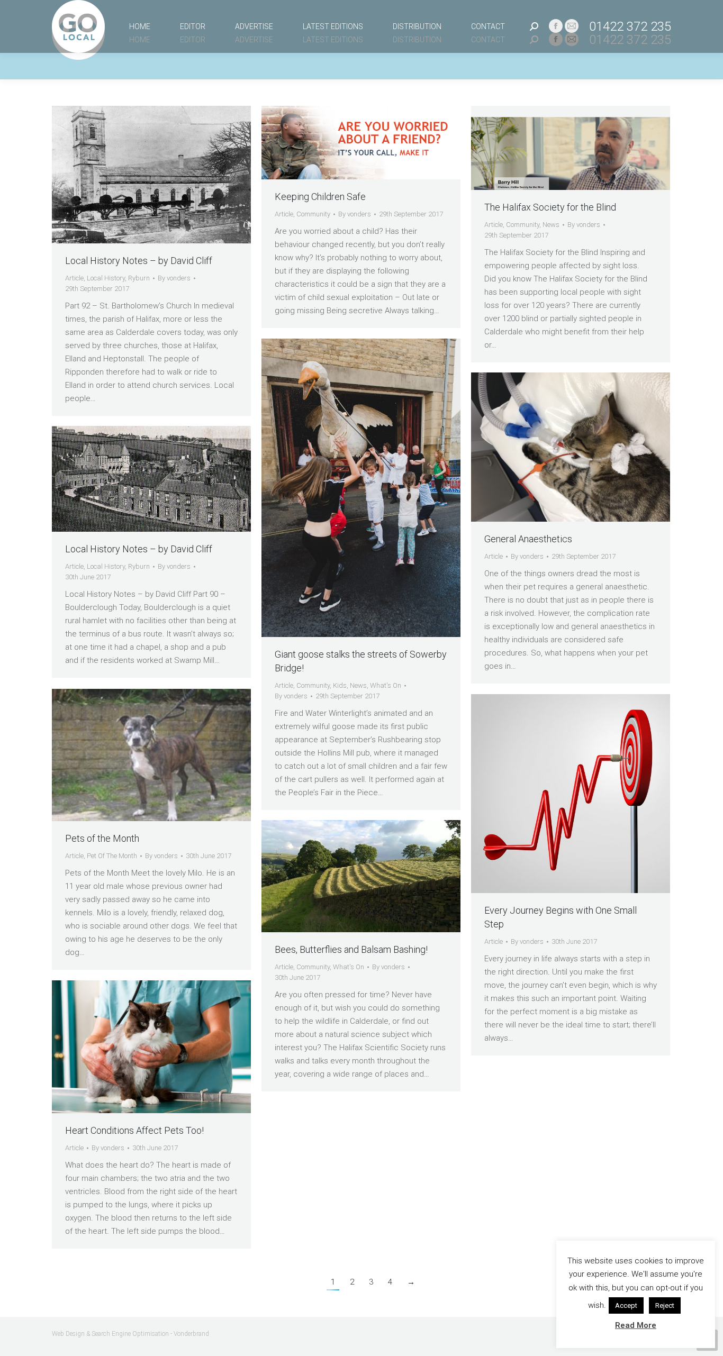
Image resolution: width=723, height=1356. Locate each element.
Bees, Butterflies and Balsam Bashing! (351, 949)
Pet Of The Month (112, 856)
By (174, 278)
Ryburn (139, 278)
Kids (340, 685)
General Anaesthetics (528, 538)
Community (313, 214)
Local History (106, 278)
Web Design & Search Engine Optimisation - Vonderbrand (130, 1333)
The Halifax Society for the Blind (550, 207)
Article (74, 278)
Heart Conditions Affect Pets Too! (134, 1130)
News (551, 225)
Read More (635, 1325)
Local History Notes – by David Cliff (138, 260)
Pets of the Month (102, 838)
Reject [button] (664, 1305)
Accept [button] (626, 1305)
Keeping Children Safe (320, 196)
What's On (385, 685)
